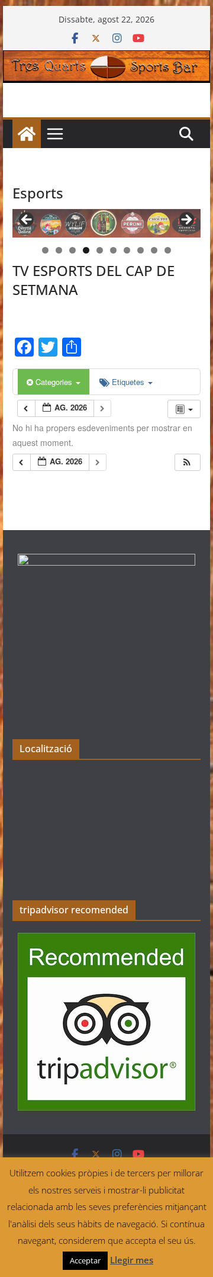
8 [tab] (140, 250)
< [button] (27, 220)
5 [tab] (99, 250)
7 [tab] (127, 250)
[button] (187, 462)
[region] (106, 223)
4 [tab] (86, 250)
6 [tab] (113, 250)
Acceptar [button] (85, 1260)
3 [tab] (72, 250)
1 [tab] (45, 250)
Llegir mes (131, 1260)
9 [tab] (154, 250)
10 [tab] (168, 251)
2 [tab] (59, 250)
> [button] (186, 220)
